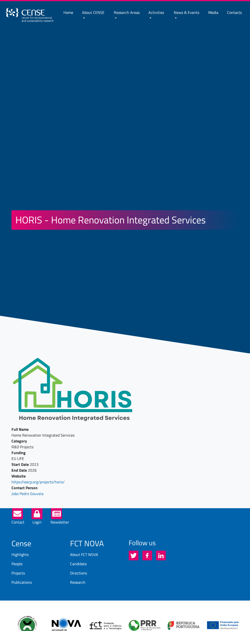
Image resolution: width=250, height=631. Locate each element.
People (16, 564)
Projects (18, 573)
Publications (21, 582)
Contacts (234, 12)
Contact (17, 522)
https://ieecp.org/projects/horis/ (38, 482)
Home (68, 12)
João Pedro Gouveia (27, 494)
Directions (78, 573)
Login (37, 522)
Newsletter (60, 522)
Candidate (78, 564)
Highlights (20, 554)
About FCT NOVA (84, 554)
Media (213, 12)
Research (77, 582)
